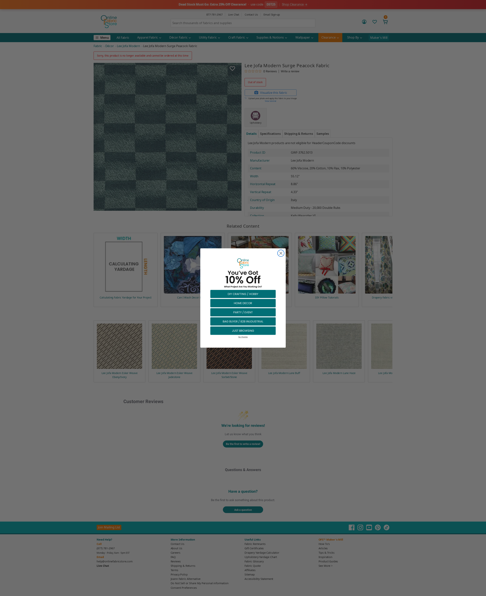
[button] (243, 294)
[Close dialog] (281, 253)
